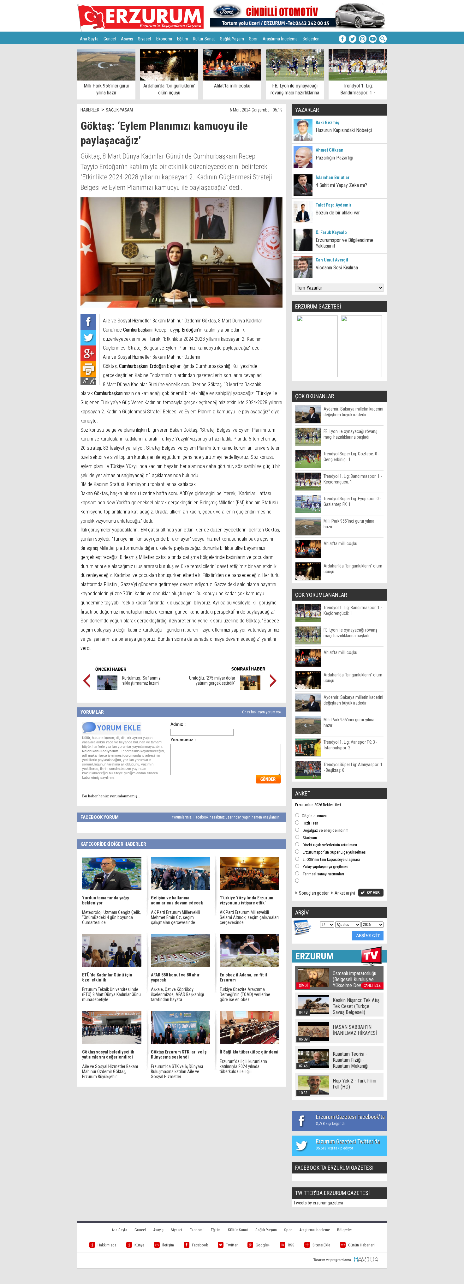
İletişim (168, 1245)
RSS (291, 1245)
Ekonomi (164, 38)
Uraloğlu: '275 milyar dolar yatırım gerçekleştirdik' (212, 680)
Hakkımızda (107, 1245)
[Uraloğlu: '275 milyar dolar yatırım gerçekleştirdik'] (250, 688)
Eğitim (182, 38)
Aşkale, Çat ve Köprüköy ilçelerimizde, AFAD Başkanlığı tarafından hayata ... (177, 994)
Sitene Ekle (321, 1245)
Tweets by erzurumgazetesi (318, 1202)
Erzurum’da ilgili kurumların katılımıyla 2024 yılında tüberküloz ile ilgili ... (243, 1066)
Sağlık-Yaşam (232, 38)
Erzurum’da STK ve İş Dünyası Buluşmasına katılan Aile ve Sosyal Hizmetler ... (177, 1071)
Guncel (110, 38)
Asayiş (127, 38)
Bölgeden (311, 38)
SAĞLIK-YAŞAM (119, 109)
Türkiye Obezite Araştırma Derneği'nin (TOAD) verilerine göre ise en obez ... (245, 994)
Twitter (232, 1245)
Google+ (263, 1245)
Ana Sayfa (89, 38)
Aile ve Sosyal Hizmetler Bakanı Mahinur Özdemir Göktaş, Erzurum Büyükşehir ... (110, 1071)
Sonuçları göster (314, 893)
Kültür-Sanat (204, 38)
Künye (139, 1245)
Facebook (200, 1245)
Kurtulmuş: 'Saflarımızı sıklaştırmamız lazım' (142, 680)
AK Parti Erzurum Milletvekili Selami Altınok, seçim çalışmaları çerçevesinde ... (249, 917)
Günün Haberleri (361, 1245)
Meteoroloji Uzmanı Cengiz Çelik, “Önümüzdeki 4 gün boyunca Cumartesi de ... (111, 917)
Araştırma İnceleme (280, 38)
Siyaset (144, 38)
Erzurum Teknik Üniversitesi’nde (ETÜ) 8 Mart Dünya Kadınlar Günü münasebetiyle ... (111, 994)
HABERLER (89, 109)
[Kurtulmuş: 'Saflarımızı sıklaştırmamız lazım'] (107, 688)
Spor (253, 38)
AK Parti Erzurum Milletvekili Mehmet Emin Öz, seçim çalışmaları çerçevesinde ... (175, 917)
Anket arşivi (345, 893)
